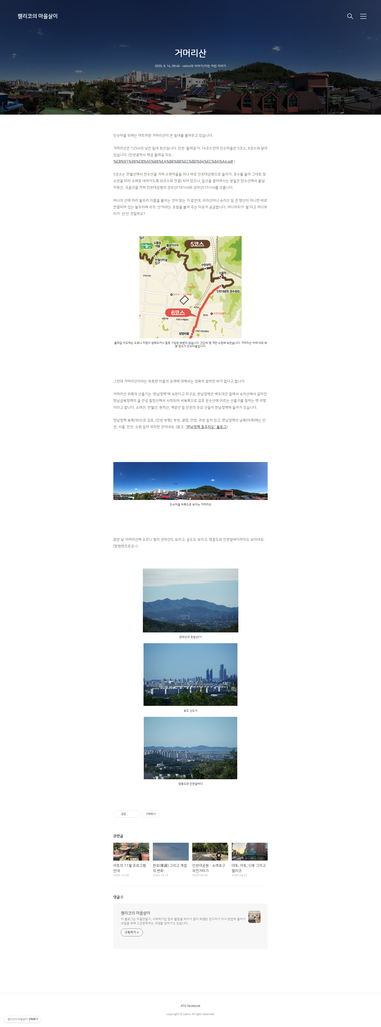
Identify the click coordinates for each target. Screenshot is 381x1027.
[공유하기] (130, 814)
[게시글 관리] (135, 814)
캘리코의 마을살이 (38, 16)
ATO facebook (190, 1006)
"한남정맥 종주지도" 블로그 (206, 427)
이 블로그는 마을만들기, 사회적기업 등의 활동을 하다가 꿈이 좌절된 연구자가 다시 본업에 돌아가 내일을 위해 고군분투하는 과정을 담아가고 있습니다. (183, 921)
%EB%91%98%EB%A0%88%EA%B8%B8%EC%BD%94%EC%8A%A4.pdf (173, 162)
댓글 (118, 897)
